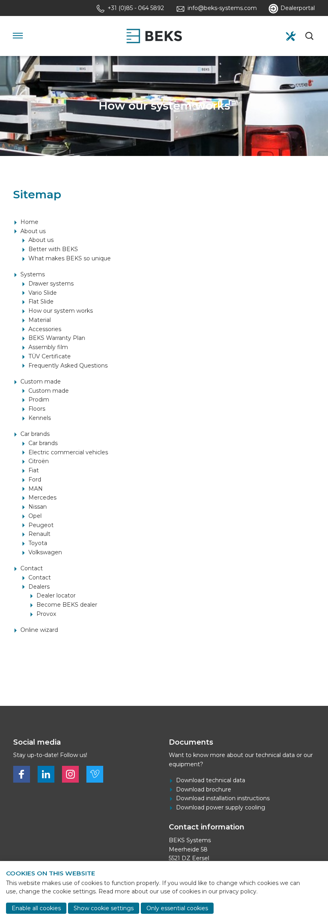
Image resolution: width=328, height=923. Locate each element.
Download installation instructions (223, 798)
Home (29, 222)
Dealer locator (56, 595)
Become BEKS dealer (66, 604)
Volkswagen (45, 552)
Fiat (33, 470)
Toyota (37, 543)
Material (39, 320)
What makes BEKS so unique (69, 258)
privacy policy (237, 891)
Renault (39, 533)
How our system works (60, 310)
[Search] (310, 36)
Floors (36, 408)
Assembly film (48, 347)
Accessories (44, 329)
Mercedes (42, 497)
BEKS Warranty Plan (56, 338)
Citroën (38, 461)
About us (33, 231)
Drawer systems (51, 283)
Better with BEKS (53, 249)
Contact (31, 568)
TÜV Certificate (49, 356)
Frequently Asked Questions (68, 365)
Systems (32, 274)
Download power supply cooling (220, 807)
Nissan (37, 506)
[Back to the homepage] (154, 36)
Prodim (38, 399)
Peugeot (41, 525)
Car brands (35, 434)
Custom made (40, 381)
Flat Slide (41, 301)
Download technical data (210, 780)
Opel (35, 515)
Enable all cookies (36, 908)
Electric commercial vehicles (68, 452)
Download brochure (203, 789)
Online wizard (39, 629)
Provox (46, 613)
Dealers (39, 586)
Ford (34, 479)
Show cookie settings (104, 908)
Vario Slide (42, 292)
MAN (35, 488)
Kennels (39, 418)
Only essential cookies (177, 908)
